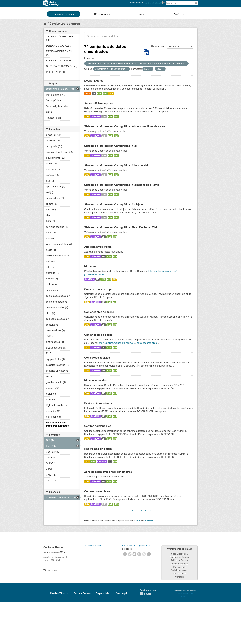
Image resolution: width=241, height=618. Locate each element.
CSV (111, 93)
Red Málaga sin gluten (98, 449)
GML (116, 116)
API (138, 520)
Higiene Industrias (95, 380)
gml (105, 93)
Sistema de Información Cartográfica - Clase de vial (116, 165)
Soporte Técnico (82, 593)
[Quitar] (186, 63)
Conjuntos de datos (64, 14)
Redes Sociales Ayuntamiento (136, 545)
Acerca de (179, 14)
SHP (104, 116)
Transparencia (179, 566)
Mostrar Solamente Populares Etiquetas (57, 424)
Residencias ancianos (98, 403)
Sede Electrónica (179, 553)
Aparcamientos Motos (98, 247)
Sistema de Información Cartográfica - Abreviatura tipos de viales (124, 126)
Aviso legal (121, 593)
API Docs (149, 520)
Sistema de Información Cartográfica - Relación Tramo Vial (120, 227)
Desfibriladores (93, 80)
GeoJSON (95, 116)
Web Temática (179, 573)
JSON (87, 93)
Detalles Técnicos (59, 593)
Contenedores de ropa (98, 289)
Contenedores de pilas (98, 335)
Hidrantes (90, 266)
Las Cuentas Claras (92, 545)
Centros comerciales (97, 491)
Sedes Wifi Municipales (98, 103)
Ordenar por (158, 46)
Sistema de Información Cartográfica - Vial (110, 146)
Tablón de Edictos (179, 560)
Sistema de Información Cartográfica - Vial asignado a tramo (121, 185)
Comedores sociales (97, 357)
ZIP (93, 93)
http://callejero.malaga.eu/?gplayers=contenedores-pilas (128, 342)
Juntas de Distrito (179, 563)
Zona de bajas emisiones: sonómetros (108, 471)
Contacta (179, 576)
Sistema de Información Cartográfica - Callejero (113, 204)
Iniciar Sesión (136, 2)
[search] (188, 38)
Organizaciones (102, 14)
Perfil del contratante (179, 556)
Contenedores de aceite (99, 312)
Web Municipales (179, 570)
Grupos (140, 14)
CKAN (145, 593)
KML (99, 93)
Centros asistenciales (97, 426)
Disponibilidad (103, 593)
